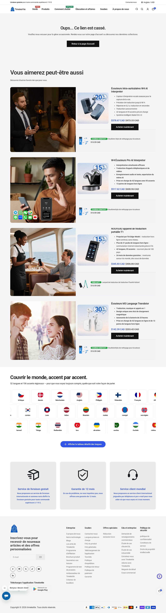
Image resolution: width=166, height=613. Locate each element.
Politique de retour (92, 567)
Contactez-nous (91, 534)
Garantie (88, 577)
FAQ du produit (91, 544)
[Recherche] (142, 9)
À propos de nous (73, 534)
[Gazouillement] (25, 569)
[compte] (148, 9)
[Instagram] (19, 569)
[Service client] (137, 9)
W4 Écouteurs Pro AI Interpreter (128, 160)
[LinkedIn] (12, 575)
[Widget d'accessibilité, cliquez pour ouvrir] (159, 576)
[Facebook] (12, 569)
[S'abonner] (40, 557)
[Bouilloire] (18, 9)
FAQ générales (90, 547)
